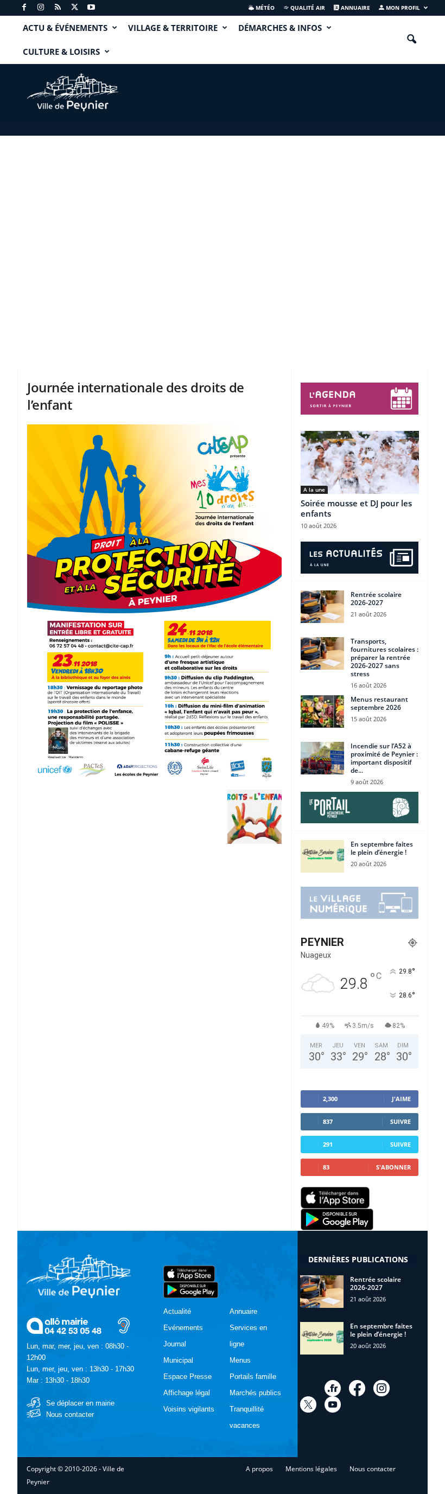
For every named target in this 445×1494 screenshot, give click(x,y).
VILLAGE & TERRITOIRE (173, 27)
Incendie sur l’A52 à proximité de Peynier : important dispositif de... (384, 758)
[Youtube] (91, 8)
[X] (74, 8)
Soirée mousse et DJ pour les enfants (356, 508)
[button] (411, 40)
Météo (264, 7)
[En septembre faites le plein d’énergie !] (322, 856)
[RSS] (57, 8)
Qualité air (307, 7)
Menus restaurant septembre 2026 (379, 703)
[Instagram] (40, 8)
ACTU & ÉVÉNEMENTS (65, 27)
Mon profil (402, 7)
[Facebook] (23, 8)
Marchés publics (255, 1393)
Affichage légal (186, 1393)
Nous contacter (70, 1414)
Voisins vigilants (188, 1409)
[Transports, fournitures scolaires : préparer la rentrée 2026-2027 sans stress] (322, 653)
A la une (314, 489)
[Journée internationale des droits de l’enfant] (154, 604)
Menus (240, 1360)
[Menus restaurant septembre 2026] (322, 711)
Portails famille (253, 1376)
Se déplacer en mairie (80, 1403)
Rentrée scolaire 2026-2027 (376, 598)
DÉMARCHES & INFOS (280, 27)
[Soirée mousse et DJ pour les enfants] (360, 462)
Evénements (183, 1328)
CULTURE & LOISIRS (61, 51)
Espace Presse (187, 1376)
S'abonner (393, 1167)
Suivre (400, 1121)
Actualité (177, 1311)
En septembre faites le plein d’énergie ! (382, 848)
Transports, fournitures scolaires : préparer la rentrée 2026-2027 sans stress (384, 657)
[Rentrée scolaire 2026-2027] (322, 606)
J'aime (401, 1099)
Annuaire (354, 7)
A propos (259, 1468)
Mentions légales (311, 1468)
